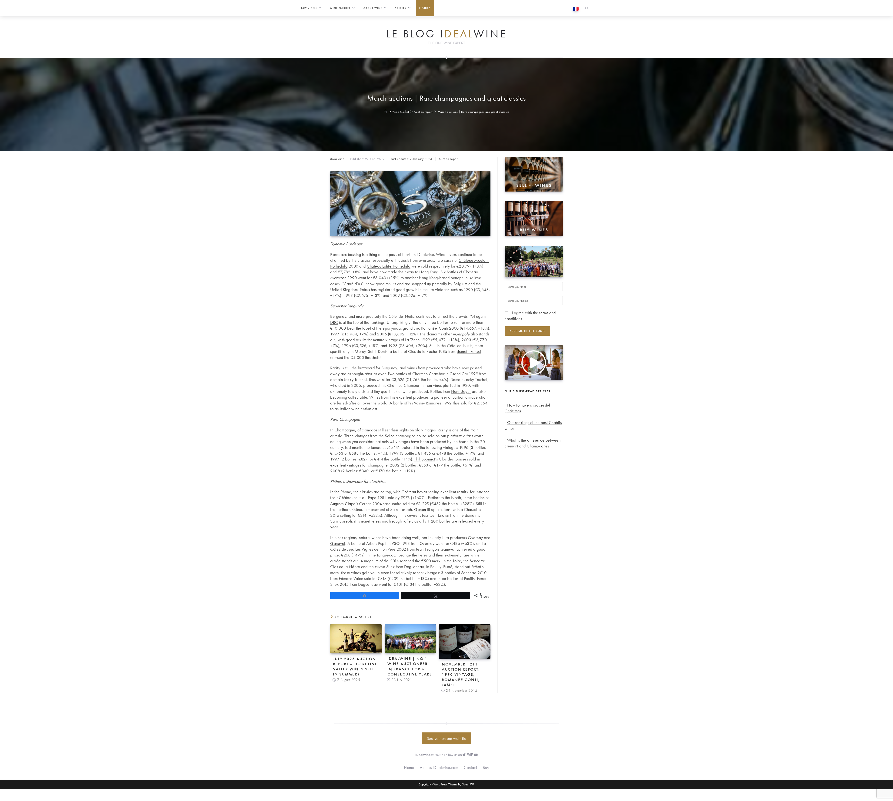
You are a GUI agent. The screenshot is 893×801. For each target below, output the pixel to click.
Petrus (365, 289)
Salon (390, 435)
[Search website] (587, 9)
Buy (486, 767)
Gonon (420, 509)
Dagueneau (414, 566)
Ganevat (337, 543)
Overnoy (475, 537)
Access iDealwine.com (439, 767)
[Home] (385, 112)
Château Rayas (414, 491)
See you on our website (446, 738)
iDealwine (337, 159)
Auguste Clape (343, 503)
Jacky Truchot (355, 379)
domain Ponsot (469, 351)
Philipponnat (424, 459)
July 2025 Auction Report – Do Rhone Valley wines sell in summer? (355, 666)
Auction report (448, 159)
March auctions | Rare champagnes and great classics (473, 112)
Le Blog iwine (446, 34)
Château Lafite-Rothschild (388, 266)
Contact (470, 767)
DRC (334, 322)
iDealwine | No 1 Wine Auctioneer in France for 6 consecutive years (409, 666)
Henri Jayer (461, 391)
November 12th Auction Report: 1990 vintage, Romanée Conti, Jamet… (461, 674)
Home (409, 767)
